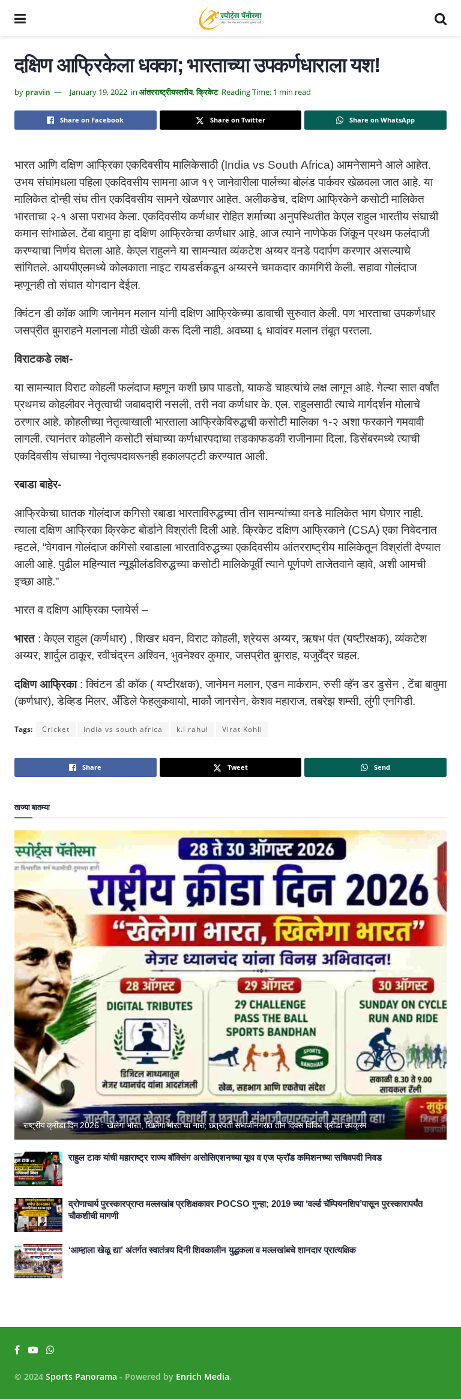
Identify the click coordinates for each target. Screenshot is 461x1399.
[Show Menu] (20, 18)
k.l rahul (192, 729)
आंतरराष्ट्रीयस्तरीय (166, 91)
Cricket (56, 729)
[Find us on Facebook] (17, 1350)
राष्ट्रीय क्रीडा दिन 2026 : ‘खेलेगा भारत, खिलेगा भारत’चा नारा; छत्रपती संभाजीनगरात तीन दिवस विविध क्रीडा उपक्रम (194, 1125)
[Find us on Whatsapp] (50, 1350)
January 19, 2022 (98, 91)
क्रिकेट (207, 91)
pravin (37, 91)
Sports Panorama (81, 1376)
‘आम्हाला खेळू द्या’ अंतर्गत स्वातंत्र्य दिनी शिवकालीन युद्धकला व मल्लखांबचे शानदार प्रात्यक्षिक (212, 1250)
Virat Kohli (242, 729)
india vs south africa (123, 729)
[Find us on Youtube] (33, 1350)
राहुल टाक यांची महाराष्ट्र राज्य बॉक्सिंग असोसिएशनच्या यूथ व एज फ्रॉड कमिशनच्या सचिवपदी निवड (225, 1157)
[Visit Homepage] (230, 18)
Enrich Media (202, 1376)
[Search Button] (441, 18)
